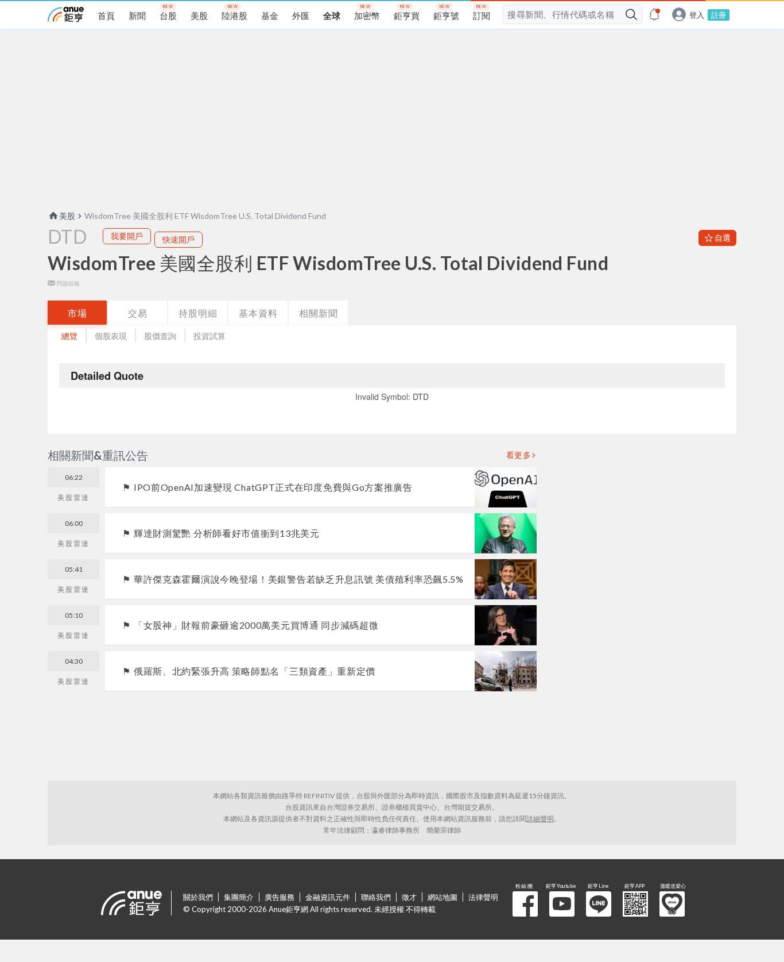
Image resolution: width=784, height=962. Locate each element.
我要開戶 (127, 236)
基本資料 (258, 312)
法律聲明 (483, 897)
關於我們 (198, 897)
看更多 (518, 455)
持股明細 (198, 312)
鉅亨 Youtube (562, 904)
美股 (67, 216)
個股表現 (111, 336)
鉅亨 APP (635, 904)
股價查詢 (160, 336)
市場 (77, 312)
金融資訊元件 (327, 897)
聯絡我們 (376, 897)
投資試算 (209, 336)
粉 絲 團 (525, 904)
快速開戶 (178, 239)
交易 (138, 312)
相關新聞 (318, 312)
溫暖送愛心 (672, 904)
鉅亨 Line (598, 904)
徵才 (409, 897)
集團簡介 (239, 897)
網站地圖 (442, 897)
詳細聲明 (540, 818)
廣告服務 (279, 897)
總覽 (69, 336)
